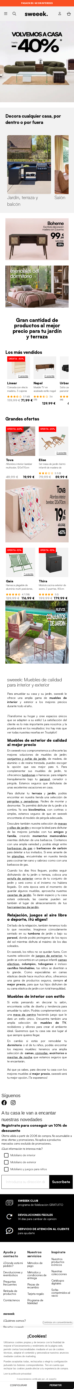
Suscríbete (61, 1181)
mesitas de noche (19, 1057)
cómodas (41, 1053)
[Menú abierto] (5, 13)
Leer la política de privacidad (17, 1374)
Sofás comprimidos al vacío (60, 1292)
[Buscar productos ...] (14, 13)
